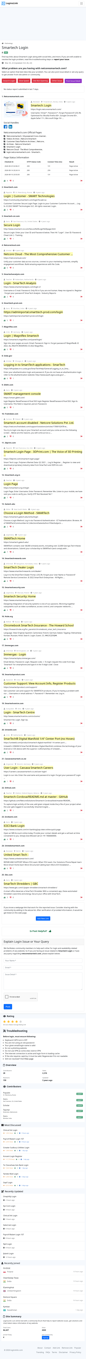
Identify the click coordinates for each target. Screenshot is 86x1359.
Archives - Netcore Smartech (18, 144)
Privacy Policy (75, 1352)
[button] (50, 931)
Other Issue (57, 80)
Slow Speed (24, 80)
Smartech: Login (13, 147)
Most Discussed (12, 1125)
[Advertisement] (43, 23)
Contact (47, 1348)
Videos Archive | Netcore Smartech (21, 139)
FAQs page (28, 1059)
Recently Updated (14, 1191)
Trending (40, 1352)
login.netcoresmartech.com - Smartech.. (23, 152)
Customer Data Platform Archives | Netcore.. (25, 141)
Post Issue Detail (73, 81)
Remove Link (67, 1348)
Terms (54, 1352)
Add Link (56, 1348)
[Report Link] (81, 180)
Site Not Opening (40, 80)
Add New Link (43, 918)
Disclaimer (63, 1352)
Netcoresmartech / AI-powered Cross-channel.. (26, 136)
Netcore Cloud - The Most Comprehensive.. (24, 149)
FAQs (48, 1352)
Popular (77, 1348)
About (40, 1348)
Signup (45, 1338)
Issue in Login (9, 80)
